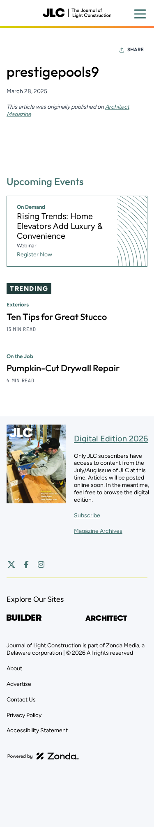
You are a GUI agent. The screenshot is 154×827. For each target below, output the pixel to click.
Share (135, 50)
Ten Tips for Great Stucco (57, 316)
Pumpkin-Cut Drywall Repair (63, 368)
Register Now (34, 254)
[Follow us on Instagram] (41, 564)
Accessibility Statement (37, 730)
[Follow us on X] (11, 564)
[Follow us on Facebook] (26, 564)
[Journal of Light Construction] (77, 13)
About (14, 668)
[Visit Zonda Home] (43, 756)
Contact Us (21, 699)
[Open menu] (140, 14)
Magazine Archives (98, 531)
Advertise (19, 684)
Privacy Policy (24, 715)
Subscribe (87, 515)
